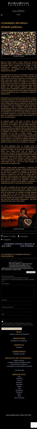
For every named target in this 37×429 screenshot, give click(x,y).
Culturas (19, 386)
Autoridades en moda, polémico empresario (19, 366)
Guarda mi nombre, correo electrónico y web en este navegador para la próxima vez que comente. (17, 324)
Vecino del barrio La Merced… (19, 364)
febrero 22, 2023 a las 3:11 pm (15, 262)
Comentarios (19, 390)
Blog (19, 396)
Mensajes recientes (19, 354)
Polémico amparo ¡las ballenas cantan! (20, 362)
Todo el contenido (19, 398)
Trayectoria (19, 378)
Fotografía (7, 239)
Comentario (5, 283)
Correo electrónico (7, 307)
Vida (19, 388)
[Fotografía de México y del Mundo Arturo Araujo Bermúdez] (18, 11)
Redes (19, 394)
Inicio (19, 376)
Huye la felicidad (28, 246)
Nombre (4, 300)
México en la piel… (19, 360)
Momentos (19, 382)
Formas (19, 380)
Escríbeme (19, 347)
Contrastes (19, 384)
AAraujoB (24, 236)
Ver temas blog (19, 370)
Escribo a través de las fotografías (19, 334)
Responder (30, 272)
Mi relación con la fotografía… (19, 340)
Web (2, 314)
